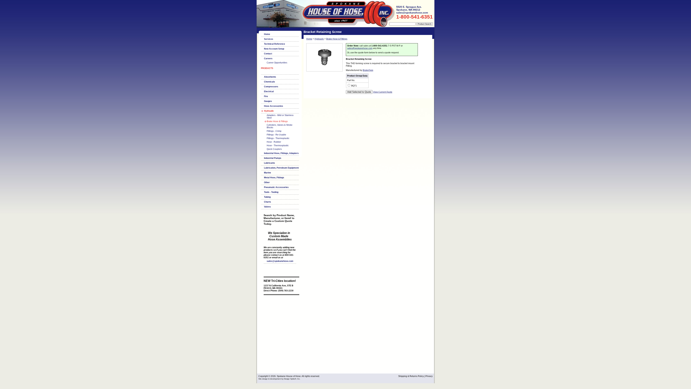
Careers (268, 58)
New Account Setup (274, 49)
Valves (267, 206)
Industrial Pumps (272, 158)
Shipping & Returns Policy (411, 376)
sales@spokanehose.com (280, 261)
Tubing (267, 197)
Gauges (268, 101)
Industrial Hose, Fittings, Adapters (281, 153)
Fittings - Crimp (274, 131)
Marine (267, 172)
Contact (268, 53)
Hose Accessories (273, 106)
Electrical (269, 91)
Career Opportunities (277, 62)
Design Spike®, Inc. (292, 379)
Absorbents (270, 77)
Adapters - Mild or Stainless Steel (280, 116)
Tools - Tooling (271, 192)
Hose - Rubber (274, 142)
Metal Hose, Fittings (274, 177)
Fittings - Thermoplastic (278, 138)
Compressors (271, 86)
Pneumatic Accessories (276, 187)
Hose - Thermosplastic (278, 145)
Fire (266, 96)
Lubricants (269, 163)
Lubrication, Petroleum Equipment (281, 168)
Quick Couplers (274, 149)
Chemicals (269, 82)
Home (267, 34)
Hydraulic (269, 111)
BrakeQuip (368, 70)
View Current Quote (382, 92)
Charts (267, 202)
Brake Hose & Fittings (277, 121)
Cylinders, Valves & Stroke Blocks (279, 126)
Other (267, 182)
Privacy (429, 376)
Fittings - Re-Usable (276, 134)
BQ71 (354, 85)
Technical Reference (274, 44)
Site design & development (269, 379)
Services (268, 39)
